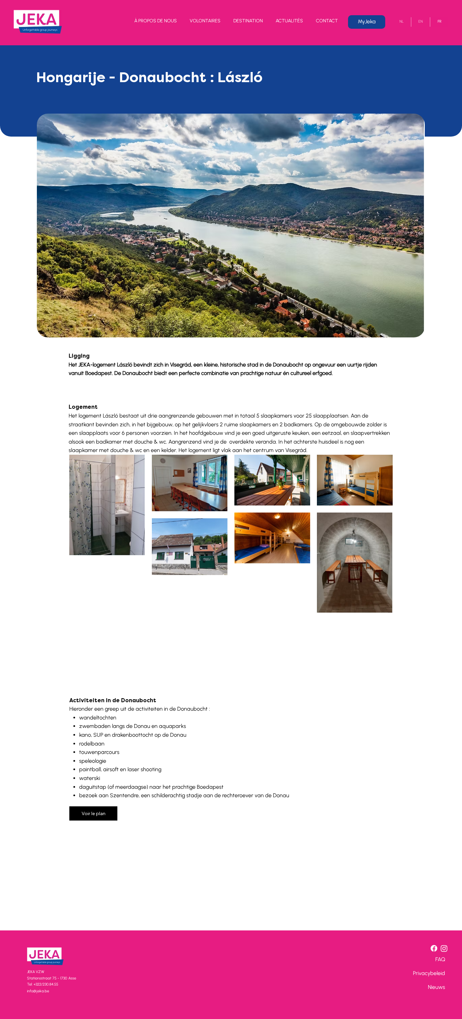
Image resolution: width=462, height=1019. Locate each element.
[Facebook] (434, 948)
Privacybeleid (429, 973)
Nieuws (436, 987)
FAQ (440, 959)
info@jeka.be (38, 991)
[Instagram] (444, 948)
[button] (155, 22)
